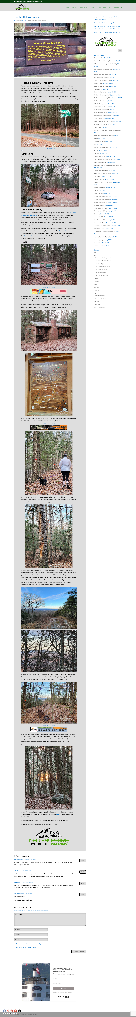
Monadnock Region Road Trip (101, 196)
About (110, 7)
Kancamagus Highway (99, 240)
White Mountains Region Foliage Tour (103, 115)
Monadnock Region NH (36, 20)
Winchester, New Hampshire (101, 77)
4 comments (43, 20)
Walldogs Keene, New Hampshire (102, 237)
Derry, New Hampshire (100, 92)
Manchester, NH (98, 89)
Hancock (96, 190)
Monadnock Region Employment (102, 199)
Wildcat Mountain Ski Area (100, 202)
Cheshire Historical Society (33, 236)
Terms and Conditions (99, 307)
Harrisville (96, 153)
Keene (58, 814)
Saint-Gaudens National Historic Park (103, 69)
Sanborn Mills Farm (99, 58)
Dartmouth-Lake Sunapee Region (103, 258)
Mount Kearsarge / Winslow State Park (104, 135)
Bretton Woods (97, 176)
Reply (82, 860)
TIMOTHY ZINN (18, 20)
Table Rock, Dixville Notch (100, 162)
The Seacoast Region (100, 272)
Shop (92, 7)
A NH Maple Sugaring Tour (101, 104)
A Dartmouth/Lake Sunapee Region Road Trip (105, 64)
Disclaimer (96, 281)
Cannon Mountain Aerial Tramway (102, 80)
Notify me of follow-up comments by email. (31, 944)
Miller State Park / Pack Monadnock (103, 182)
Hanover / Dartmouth (99, 179)
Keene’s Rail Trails (98, 193)
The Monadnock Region (101, 269)
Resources (83, 7)
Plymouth (96, 150)
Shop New (96, 301)
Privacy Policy (97, 287)
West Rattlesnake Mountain (101, 124)
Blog (95, 255)
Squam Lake (97, 127)
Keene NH (29, 20)
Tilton (95, 144)
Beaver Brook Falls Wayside (101, 170)
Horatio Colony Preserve (100, 156)
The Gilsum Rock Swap (100, 101)
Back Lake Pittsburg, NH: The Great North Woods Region (108, 165)
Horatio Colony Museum (67, 231)
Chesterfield (97, 214)
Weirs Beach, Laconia (99, 229)
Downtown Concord (99, 205)
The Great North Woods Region (103, 261)
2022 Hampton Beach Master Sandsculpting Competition (108, 130)
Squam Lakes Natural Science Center (103, 121)
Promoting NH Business (101, 298)
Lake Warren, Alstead (99, 141)
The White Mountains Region (102, 275)
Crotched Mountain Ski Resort (101, 107)
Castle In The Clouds (99, 118)
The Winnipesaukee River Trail (101, 147)
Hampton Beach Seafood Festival (102, 226)
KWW (36, 1014)
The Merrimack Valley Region (102, 266)
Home (67, 7)
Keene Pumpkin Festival (100, 223)
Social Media (102, 7)
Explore (74, 7)
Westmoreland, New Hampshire (102, 74)
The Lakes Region (99, 264)
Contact (116, 7)
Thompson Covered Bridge (100, 211)
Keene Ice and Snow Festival (101, 208)
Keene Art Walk (98, 243)
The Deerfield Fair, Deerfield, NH (102, 110)
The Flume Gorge (98, 83)
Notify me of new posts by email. (27, 947)
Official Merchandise (100, 295)
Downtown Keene (98, 246)
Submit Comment (78, 951)
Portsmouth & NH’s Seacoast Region (103, 159)
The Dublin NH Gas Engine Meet (102, 95)
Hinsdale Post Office (99, 217)
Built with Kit (63, 996)
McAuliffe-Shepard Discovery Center (103, 61)
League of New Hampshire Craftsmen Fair (104, 231)
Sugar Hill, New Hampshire (101, 86)
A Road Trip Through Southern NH (102, 173)
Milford (96, 138)
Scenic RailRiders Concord (100, 112)
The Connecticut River (99, 187)
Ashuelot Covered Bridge (100, 220)
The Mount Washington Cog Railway (103, 98)
